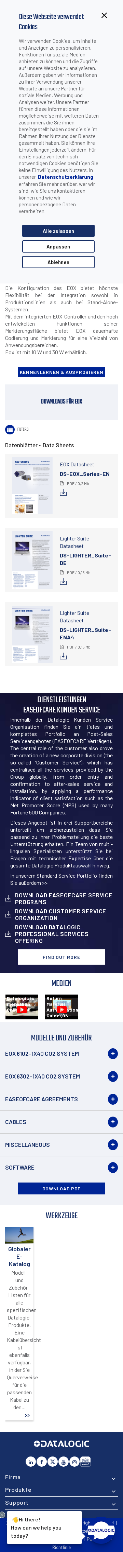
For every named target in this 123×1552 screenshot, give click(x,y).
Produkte (18, 1489)
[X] (52, 1461)
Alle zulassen (58, 231)
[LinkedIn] (31, 1461)
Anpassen (58, 246)
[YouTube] (63, 1461)
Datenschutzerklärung (65, 177)
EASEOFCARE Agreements (41, 1099)
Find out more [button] (61, 957)
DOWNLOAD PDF (61, 1188)
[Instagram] (74, 1461)
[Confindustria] (85, 1461)
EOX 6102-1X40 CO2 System (42, 1053)
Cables (15, 1121)
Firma (13, 1476)
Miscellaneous (27, 1144)
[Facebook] (42, 1461)
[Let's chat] (101, 1530)
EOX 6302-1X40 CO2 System (42, 1076)
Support (17, 1502)
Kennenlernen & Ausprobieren (62, 372)
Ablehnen (58, 262)
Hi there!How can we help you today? (36, 1527)
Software (20, 1167)
